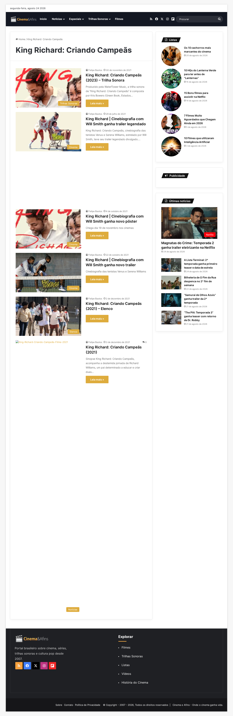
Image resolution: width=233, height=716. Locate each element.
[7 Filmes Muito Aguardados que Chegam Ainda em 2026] (171, 124)
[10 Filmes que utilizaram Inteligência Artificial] (171, 146)
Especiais (75, 18)
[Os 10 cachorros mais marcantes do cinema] (171, 56)
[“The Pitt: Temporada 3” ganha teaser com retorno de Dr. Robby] (171, 317)
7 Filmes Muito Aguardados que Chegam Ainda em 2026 (200, 119)
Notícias (57, 18)
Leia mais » (97, 103)
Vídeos (126, 674)
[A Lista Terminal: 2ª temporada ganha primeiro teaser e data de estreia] (171, 265)
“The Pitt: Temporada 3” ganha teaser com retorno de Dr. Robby (200, 316)
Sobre (59, 704)
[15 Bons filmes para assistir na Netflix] (171, 101)
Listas (126, 665)
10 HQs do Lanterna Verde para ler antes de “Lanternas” (200, 74)
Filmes (119, 18)
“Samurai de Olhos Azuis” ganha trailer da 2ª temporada (200, 298)
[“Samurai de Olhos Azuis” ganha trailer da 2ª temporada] (171, 300)
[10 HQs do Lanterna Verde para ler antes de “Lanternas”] (171, 79)
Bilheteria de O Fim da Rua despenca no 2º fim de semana (200, 281)
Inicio (43, 18)
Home (21, 39)
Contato (68, 704)
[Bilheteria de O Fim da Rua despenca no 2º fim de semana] (171, 282)
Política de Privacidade (87, 704)
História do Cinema (135, 682)
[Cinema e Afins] (23, 19)
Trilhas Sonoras (98, 18)
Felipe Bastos (95, 70)
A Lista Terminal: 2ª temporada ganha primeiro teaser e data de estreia (200, 263)
